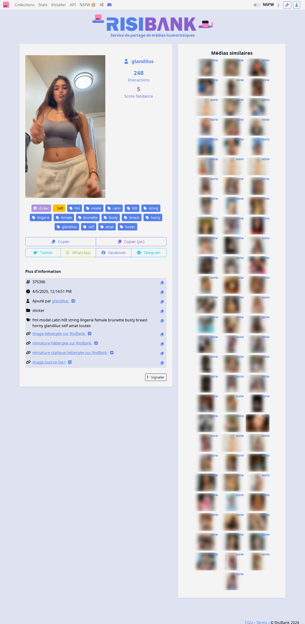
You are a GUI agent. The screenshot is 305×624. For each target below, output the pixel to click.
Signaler (157, 377)
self (90, 227)
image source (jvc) (49, 362)
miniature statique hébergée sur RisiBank (70, 352)
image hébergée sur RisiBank (59, 333)
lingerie (43, 217)
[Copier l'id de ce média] (162, 282)
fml (77, 208)
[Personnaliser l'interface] (287, 5)
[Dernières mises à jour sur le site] (278, 5)
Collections (25, 4)
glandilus (141, 61)
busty (113, 217)
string (153, 208)
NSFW (268, 4)
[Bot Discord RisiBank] (109, 5)
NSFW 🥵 (88, 4)
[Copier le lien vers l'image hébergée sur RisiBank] (162, 334)
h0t (134, 208)
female (66, 217)
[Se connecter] (296, 5)
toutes (129, 227)
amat (109, 227)
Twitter (46, 252)
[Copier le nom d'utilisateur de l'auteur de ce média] (162, 301)
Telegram (152, 252)
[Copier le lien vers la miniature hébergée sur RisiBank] (162, 344)
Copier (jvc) (133, 241)
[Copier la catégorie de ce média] (162, 311)
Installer (58, 4)
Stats (42, 4)
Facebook (116, 252)
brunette (89, 217)
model (95, 208)
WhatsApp (81, 252)
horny (155, 217)
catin (116, 208)
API (73, 4)
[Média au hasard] (101, 5)
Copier (63, 241)
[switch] (257, 5)
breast (133, 217)
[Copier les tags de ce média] (162, 320)
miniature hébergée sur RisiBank (62, 343)
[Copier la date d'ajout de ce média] (162, 292)
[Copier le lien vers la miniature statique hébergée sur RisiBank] (162, 353)
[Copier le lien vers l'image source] (162, 363)
